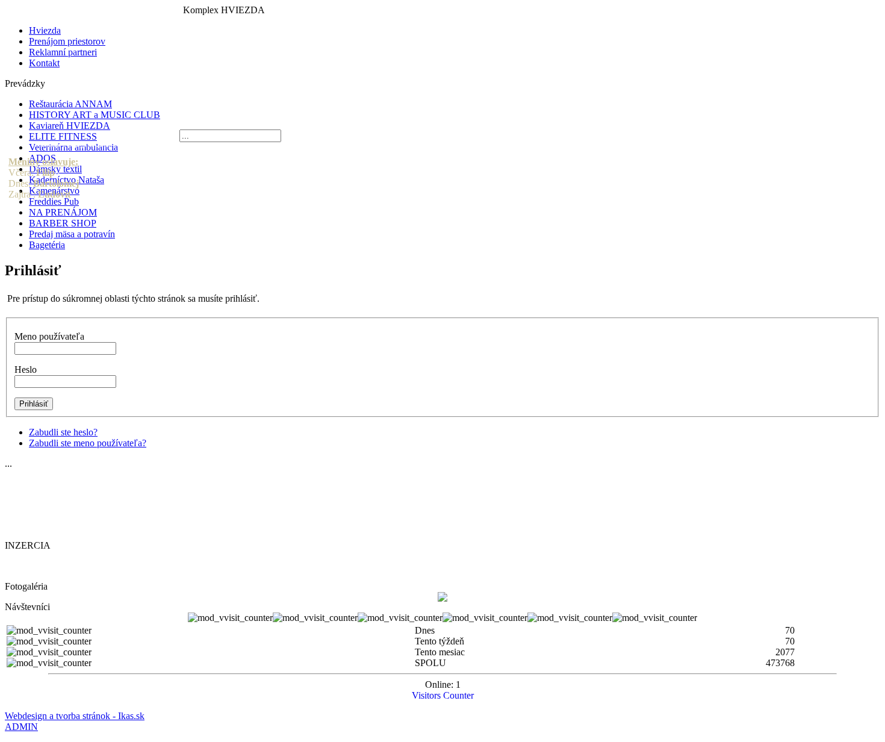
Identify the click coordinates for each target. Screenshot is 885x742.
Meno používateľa (49, 336)
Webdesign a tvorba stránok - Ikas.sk (74, 716)
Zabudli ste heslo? (63, 432)
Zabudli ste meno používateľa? (87, 443)
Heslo (25, 369)
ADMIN (21, 727)
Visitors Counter (443, 695)
